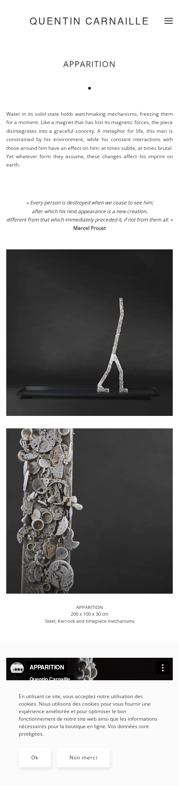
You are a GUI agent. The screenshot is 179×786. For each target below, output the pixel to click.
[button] (168, 21)
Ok (34, 757)
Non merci (83, 757)
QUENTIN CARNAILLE (89, 20)
